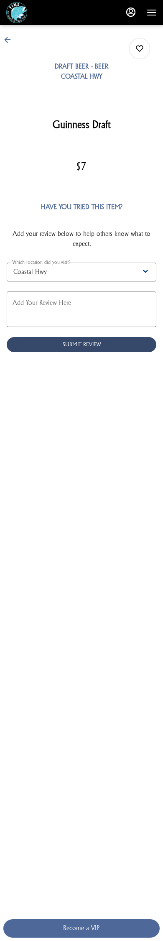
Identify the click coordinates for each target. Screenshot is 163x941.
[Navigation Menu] (152, 12)
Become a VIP (81, 928)
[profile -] (131, 12)
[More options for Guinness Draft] (140, 48)
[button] (10, 40)
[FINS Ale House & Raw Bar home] (44, 12)
